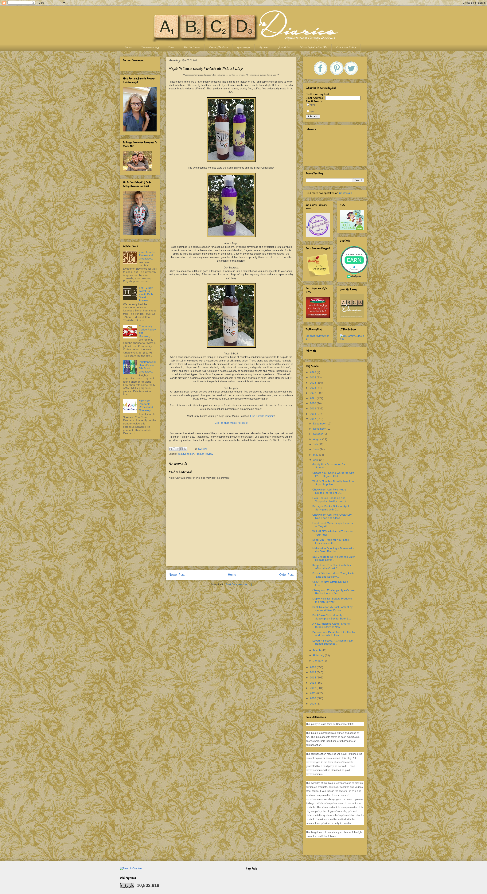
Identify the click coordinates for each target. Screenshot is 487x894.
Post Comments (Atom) (239, 584)
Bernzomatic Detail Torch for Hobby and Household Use (333, 634)
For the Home (191, 47)
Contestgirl (345, 192)
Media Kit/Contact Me (313, 47)
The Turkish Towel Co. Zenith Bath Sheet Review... (146, 294)
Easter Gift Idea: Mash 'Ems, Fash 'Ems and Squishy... (333, 575)
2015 (313, 672)
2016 (313, 667)
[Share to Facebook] (181, 449)
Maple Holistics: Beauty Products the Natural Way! (332, 600)
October (318, 433)
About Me (284, 47)
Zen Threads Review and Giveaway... (146, 255)
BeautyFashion (185, 453)
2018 (313, 413)
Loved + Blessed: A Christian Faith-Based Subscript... (333, 642)
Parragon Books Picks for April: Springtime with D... (330, 508)
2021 (313, 398)
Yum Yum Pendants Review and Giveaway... (146, 405)
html (312, 104)
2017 (313, 418)
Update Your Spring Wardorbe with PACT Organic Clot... (333, 474)
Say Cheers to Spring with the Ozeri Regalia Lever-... (333, 558)
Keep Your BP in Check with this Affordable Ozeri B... (331, 567)
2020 (313, 403)
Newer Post (177, 574)
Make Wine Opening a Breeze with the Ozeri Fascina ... (333, 550)
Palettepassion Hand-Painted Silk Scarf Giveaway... (148, 366)
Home (128, 47)
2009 (313, 703)
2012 (313, 687)
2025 (313, 377)
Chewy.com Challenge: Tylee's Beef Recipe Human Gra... (333, 592)
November (319, 428)
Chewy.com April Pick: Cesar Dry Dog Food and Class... (332, 516)
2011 (313, 693)
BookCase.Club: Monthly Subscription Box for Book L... (331, 617)
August (317, 439)
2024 (313, 382)
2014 (313, 677)
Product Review (204, 453)
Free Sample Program (262, 416)
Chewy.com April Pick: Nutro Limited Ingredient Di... (329, 491)
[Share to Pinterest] (185, 449)
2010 (313, 698)
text (312, 111)
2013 (313, 682)
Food (171, 47)
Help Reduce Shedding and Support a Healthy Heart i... (330, 499)
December (319, 423)
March (317, 650)
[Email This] (170, 449)
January (318, 660)
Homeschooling (150, 47)
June (316, 449)
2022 (313, 392)
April (316, 459)
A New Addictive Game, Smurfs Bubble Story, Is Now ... (331, 625)
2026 (313, 372)
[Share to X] (178, 449)
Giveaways (243, 47)
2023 (313, 387)
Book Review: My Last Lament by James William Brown (332, 608)
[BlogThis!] (174, 449)
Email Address (315, 97)
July (316, 444)
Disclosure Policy (346, 47)
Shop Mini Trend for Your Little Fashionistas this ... (330, 541)
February (319, 655)
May (316, 454)
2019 (313, 408)
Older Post (286, 574)
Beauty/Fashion (218, 47)
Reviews (264, 47)
